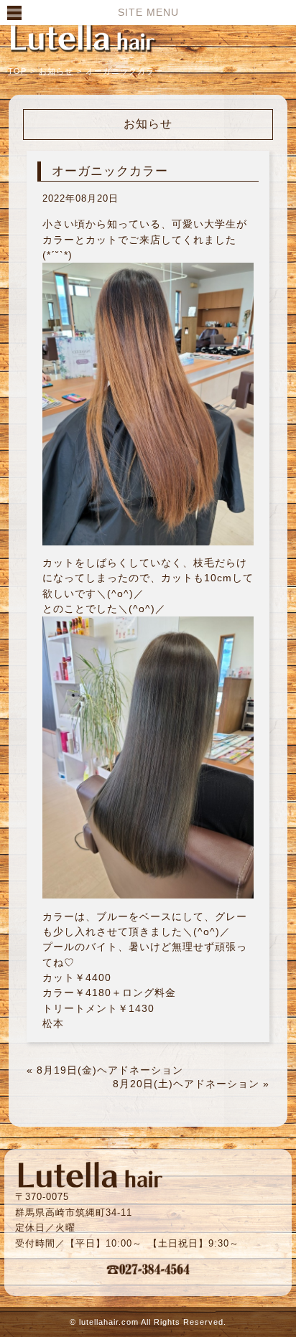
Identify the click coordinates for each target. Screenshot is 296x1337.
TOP (17, 71)
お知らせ (56, 71)
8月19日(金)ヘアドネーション (110, 1070)
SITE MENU (148, 12)
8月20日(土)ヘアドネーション (186, 1083)
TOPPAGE (82, 37)
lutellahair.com (109, 1322)
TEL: (148, 1269)
